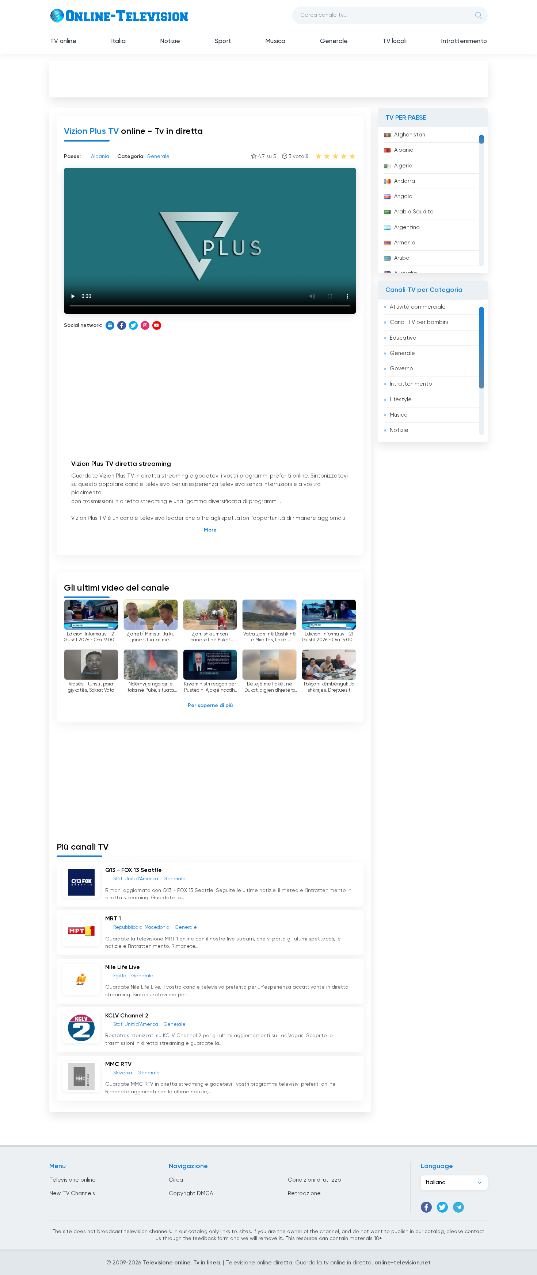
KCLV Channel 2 (126, 1016)
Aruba (402, 258)
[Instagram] (145, 325)
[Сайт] (110, 325)
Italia (118, 41)
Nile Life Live (122, 967)
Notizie (170, 41)
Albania (404, 150)
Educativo (403, 338)
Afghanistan (409, 135)
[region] (433, 200)
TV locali (394, 41)
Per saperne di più (210, 705)
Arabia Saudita (414, 212)
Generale (334, 41)
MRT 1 (113, 919)
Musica (275, 41)
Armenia (404, 243)
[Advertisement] (268, 78)
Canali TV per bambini (419, 322)
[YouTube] (156, 325)
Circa (176, 1180)
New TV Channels (72, 1193)
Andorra (404, 181)
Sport (223, 41)
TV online (63, 41)
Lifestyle (401, 399)
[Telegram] (458, 1207)
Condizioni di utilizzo (314, 1180)
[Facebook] (121, 325)
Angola (403, 196)
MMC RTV (118, 1064)
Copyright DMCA (191, 1193)
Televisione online (72, 1180)
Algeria (403, 166)
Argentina (407, 227)
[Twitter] (133, 325)
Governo (401, 368)
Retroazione (304, 1193)
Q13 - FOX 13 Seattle (133, 870)
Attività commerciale (418, 307)
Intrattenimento (464, 41)
